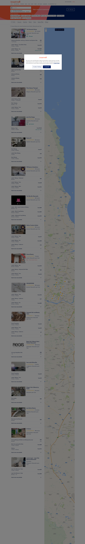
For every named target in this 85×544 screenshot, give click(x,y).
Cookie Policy (57, 63)
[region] (43, 62)
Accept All (46, 66)
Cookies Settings (37, 66)
